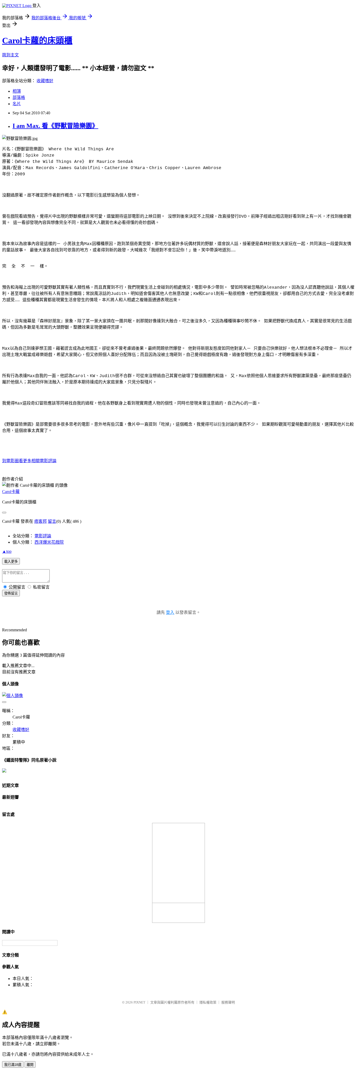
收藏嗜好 (45, 81)
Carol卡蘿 (11, 491)
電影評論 (42, 536)
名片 (17, 104)
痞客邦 (40, 521)
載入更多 (11, 561)
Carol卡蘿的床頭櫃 (37, 40)
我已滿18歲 (12, 1065)
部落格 (19, 97)
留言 (52, 521)
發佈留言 (11, 593)
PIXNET (139, 1002)
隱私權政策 (207, 1002)
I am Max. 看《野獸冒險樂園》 (55, 125)
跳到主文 (10, 55)
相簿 (17, 91)
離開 (30, 1065)
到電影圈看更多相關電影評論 (29, 461)
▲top (6, 551)
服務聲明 (228, 1002)
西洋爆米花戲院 (49, 542)
